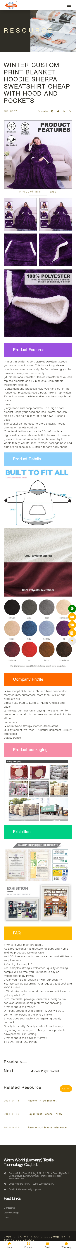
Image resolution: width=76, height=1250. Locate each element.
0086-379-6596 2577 (43, 1184)
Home (9, 1245)
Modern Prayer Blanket (45, 1071)
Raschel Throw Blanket (42, 1101)
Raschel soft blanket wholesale (47, 1128)
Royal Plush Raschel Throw (45, 1114)
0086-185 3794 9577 (19, 1184)
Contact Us (9, 1208)
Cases (7, 1218)
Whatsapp (66, 1245)
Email (47, 1245)
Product (28, 1245)
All (66, 1088)
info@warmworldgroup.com (28, 1189)
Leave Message (11, 1213)
